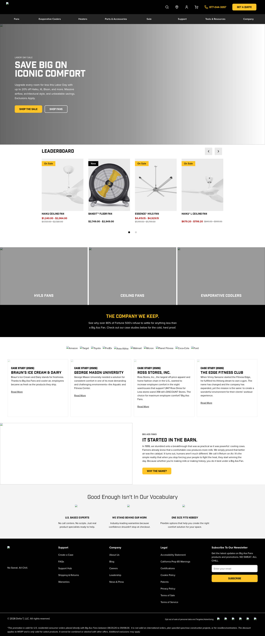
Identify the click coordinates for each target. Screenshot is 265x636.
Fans (16, 19)
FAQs (61, 561)
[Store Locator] (177, 7)
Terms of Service (169, 602)
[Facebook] (219, 619)
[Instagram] (226, 619)
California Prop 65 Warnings (175, 561)
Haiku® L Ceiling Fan (194, 214)
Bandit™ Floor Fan (100, 214)
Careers (113, 568)
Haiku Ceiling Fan (53, 214)
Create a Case (65, 554)
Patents (165, 581)
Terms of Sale (168, 595)
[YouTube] (241, 619)
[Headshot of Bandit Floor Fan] (109, 185)
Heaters (82, 19)
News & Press (116, 581)
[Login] (186, 7)
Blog (111, 561)
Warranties (63, 581)
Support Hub (65, 568)
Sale (149, 19)
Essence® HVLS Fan (147, 214)
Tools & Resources (215, 19)
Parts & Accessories (116, 19)
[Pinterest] (256, 619)
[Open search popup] (167, 7)
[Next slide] (218, 151)
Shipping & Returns (68, 575)
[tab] (129, 232)
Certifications (168, 568)
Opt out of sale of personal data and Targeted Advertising (189, 619)
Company (248, 19)
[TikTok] (248, 619)
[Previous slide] (208, 151)
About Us (114, 554)
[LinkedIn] (234, 619)
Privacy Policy (168, 588)
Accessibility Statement (173, 554)
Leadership (115, 575)
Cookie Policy (168, 575)
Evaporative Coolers (50, 19)
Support (182, 19)
